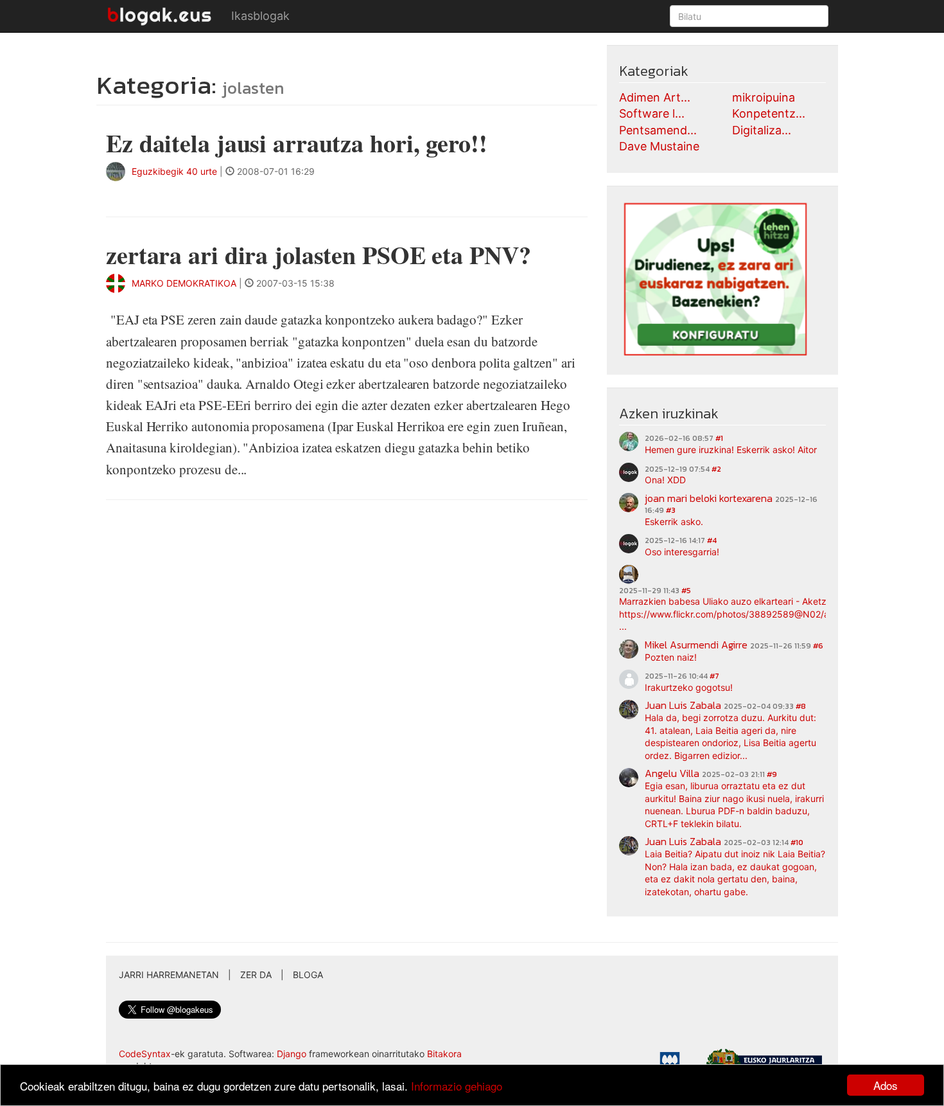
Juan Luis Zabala (683, 705)
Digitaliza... (761, 130)
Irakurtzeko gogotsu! (689, 687)
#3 (671, 510)
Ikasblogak (260, 15)
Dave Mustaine (659, 146)
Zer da (256, 974)
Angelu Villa (672, 773)
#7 (714, 676)
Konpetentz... (768, 113)
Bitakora (444, 1053)
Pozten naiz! (671, 657)
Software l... (652, 113)
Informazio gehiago (456, 1086)
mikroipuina (763, 97)
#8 (801, 706)
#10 (797, 842)
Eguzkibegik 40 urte (174, 171)
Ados (885, 1085)
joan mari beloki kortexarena (709, 498)
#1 (719, 438)
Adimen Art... (654, 97)
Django (291, 1053)
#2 (716, 469)
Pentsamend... (658, 130)
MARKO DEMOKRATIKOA (184, 283)
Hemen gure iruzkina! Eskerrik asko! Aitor (731, 449)
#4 (712, 540)
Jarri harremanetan (169, 974)
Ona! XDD (665, 479)
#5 (686, 590)
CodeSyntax (145, 1053)
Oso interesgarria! (682, 551)
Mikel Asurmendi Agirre (696, 644)
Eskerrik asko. (674, 521)
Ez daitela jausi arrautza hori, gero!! (296, 143)
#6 (818, 646)
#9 (772, 774)
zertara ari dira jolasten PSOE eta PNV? (318, 254)
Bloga (308, 974)
